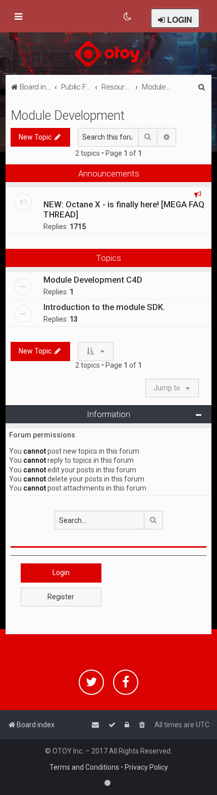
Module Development (68, 115)
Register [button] (60, 597)
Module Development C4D (92, 280)
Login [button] (61, 572)
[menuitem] (128, 17)
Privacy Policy (146, 767)
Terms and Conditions (84, 767)
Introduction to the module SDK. (104, 307)
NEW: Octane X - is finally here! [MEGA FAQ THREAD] (123, 209)
